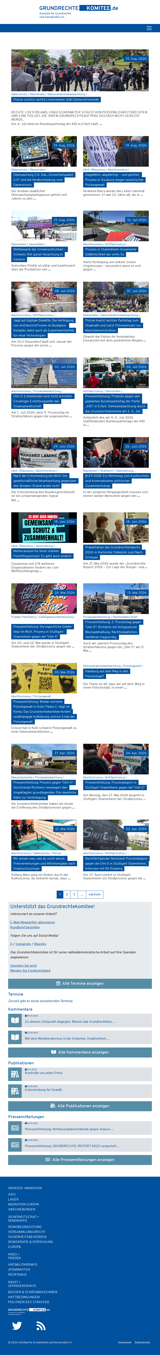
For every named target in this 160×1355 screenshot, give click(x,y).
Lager (13, 1199)
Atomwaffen (19, 1269)
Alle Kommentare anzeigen (82, 1052)
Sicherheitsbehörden (27, 1237)
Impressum (124, 1342)
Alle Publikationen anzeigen (82, 1106)
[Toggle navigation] (149, 28)
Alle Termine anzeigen (82, 984)
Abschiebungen (21, 1209)
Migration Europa (23, 1204)
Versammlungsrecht (26, 1232)
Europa (14, 1247)
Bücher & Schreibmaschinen (32, 1292)
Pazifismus (17, 1274)
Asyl (12, 1194)
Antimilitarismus (23, 1264)
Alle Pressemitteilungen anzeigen (82, 1160)
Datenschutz (142, 1342)
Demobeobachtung (25, 1227)
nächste (95, 894)
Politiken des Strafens (28, 1302)
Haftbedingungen (24, 1297)
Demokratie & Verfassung (30, 1242)
